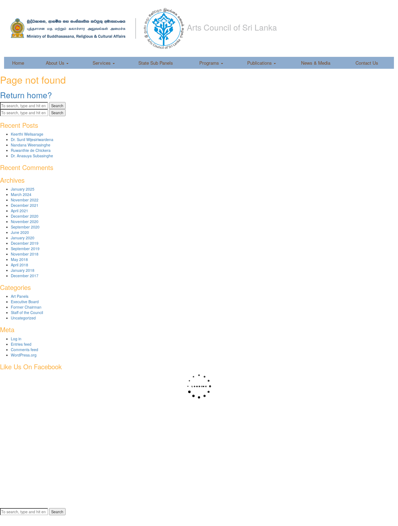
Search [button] (57, 105)
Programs (209, 62)
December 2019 (24, 243)
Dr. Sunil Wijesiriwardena (32, 139)
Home (18, 62)
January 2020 (22, 237)
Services (102, 62)
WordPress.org (24, 355)
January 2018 (22, 270)
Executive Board (25, 301)
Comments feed (24, 349)
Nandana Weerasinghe (30, 145)
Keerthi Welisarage (27, 134)
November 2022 (24, 199)
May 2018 (19, 259)
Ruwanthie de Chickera (31, 150)
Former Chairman (26, 307)
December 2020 (24, 216)
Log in (16, 338)
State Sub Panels (155, 62)
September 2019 (25, 248)
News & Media (315, 62)
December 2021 (24, 205)
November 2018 (24, 254)
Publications (260, 62)
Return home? (26, 95)
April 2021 (19, 210)
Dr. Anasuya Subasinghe (32, 155)
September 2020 (25, 227)
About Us (56, 62)
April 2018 (19, 264)
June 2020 (20, 232)
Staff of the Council (27, 312)
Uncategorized (23, 318)
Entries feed (21, 344)
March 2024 (21, 194)
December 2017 (24, 275)
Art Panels (19, 296)
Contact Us (366, 62)
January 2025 (22, 189)
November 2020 (24, 221)
